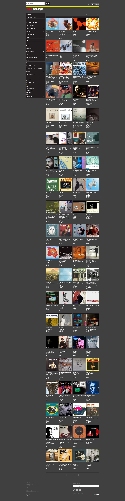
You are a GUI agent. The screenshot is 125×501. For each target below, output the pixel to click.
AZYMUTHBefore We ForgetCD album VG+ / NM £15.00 (63, 173)
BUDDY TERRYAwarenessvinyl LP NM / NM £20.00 (76, 352)
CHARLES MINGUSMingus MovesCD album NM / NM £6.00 (63, 420)
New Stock (28, 79)
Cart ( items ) (95, 3)
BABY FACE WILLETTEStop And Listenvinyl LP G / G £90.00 (77, 173)
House (27, 43)
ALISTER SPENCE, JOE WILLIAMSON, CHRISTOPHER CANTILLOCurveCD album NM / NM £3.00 (79, 80)
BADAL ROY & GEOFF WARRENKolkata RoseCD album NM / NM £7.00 (91, 174)
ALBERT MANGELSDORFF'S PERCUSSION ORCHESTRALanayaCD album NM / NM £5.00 (52, 57)
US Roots (28, 92)
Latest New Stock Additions (32, 20)
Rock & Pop (29, 31)
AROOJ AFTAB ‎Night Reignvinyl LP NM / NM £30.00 (89, 125)
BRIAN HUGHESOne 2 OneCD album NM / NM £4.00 (76, 330)
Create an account (95, 4)
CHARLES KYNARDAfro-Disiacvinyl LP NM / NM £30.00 (90, 398)
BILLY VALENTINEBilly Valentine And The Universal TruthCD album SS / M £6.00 (91, 263)
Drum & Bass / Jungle (31, 57)
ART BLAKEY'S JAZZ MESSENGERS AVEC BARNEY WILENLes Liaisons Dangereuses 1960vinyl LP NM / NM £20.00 (92, 150)
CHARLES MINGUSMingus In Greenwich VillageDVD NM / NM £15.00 (51, 420)
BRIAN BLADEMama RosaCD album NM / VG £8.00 (62, 330)
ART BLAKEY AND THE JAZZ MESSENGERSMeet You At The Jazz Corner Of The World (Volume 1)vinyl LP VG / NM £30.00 (65, 149)
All (26, 77)
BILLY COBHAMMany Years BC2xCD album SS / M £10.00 (62, 263)
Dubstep (28, 60)
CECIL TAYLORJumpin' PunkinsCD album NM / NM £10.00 (89, 375)
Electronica (29, 48)
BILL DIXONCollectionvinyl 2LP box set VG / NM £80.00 (76, 217)
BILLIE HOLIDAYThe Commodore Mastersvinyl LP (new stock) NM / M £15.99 (64, 240)
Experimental (29, 40)
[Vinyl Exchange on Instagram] (80, 490)
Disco (27, 54)
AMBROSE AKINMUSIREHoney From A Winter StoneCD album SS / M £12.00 (51, 102)
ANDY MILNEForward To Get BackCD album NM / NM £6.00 (63, 102)
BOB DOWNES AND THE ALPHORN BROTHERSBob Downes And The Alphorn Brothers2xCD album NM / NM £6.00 (92, 286)
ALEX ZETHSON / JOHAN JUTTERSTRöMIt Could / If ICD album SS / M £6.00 (78, 57)
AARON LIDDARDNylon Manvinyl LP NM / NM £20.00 (49, 34)
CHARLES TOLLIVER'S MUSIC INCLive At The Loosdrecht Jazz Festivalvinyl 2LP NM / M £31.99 (65, 443)
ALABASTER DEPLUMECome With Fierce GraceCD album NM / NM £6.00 (91, 34)
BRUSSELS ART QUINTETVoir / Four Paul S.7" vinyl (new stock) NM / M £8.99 (51, 352)
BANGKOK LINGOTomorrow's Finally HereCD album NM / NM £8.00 (51, 195)
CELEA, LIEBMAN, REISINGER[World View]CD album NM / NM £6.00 (79, 398)
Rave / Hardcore (30, 51)
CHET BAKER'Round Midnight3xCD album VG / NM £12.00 (89, 465)
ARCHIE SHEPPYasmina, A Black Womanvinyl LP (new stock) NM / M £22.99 (64, 125)
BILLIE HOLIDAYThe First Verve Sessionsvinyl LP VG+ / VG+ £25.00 (91, 240)
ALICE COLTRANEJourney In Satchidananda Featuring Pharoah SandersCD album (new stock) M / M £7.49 (92, 57)
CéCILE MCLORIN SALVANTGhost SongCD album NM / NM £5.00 (65, 398)
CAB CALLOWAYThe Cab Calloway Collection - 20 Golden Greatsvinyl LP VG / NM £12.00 (52, 375)
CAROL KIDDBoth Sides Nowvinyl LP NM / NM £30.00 (76, 375)
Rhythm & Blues (30, 90)
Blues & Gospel (30, 83)
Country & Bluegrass (31, 88)
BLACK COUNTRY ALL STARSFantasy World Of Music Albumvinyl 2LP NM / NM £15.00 (65, 285)
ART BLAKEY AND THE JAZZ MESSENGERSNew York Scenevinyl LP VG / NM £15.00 (79, 149)
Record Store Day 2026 (31, 23)
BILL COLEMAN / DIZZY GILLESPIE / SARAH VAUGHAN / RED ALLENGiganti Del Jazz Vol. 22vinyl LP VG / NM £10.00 (64, 218)
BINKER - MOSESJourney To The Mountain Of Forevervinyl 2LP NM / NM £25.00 (52, 285)
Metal (27, 37)
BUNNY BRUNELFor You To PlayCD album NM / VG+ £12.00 (89, 352)
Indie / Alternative (30, 28)
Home (47, 15)
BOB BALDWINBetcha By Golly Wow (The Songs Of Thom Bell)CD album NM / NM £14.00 (78, 285)
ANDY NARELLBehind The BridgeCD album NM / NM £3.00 (76, 102)
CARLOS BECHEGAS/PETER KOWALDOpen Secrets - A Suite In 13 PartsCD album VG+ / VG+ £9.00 (65, 376)
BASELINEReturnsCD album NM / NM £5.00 (61, 195)
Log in (89, 4)
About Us (28, 14)
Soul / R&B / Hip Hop (31, 66)
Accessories (29, 96)
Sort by (87, 14)
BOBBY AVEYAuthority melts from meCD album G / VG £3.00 (64, 308)
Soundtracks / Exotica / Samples (34, 68)
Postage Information (31, 17)
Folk (27, 86)
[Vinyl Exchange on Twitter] (74, 490)
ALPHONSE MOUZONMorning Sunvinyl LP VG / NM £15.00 (91, 79)
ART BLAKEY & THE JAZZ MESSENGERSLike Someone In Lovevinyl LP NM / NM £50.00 (51, 149)
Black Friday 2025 (30, 25)
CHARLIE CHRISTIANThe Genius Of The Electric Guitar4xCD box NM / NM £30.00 (78, 443)
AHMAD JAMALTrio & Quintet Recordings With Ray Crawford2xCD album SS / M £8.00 (65, 35)
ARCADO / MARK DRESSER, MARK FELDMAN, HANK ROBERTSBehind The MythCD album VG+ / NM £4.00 (92, 103)
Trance (27, 63)
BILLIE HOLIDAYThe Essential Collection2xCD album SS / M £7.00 (78, 240)
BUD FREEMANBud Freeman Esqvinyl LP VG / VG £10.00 (63, 352)
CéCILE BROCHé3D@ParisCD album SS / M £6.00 (49, 398)
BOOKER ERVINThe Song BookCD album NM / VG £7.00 (49, 330)
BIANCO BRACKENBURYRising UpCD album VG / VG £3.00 (91, 195)
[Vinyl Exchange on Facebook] (77, 490)
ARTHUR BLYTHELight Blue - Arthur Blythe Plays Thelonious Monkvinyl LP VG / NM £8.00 (52, 174)
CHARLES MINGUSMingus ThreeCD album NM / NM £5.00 (77, 420)
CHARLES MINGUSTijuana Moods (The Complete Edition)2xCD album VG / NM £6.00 (92, 421)
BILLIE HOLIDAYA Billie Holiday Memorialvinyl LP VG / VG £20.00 (91, 217)
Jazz (27, 84)
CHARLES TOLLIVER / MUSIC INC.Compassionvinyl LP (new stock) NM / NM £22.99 (52, 443)
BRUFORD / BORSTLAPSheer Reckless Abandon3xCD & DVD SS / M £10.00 (91, 330)
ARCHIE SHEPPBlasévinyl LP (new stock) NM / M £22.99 (50, 125)
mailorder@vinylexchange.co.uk (32, 491)
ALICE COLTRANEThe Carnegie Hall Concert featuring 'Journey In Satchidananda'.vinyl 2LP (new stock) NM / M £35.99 (51, 80)
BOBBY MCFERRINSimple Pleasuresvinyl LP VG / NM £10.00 (77, 308)
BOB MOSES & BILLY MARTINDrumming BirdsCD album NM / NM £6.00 (52, 308)
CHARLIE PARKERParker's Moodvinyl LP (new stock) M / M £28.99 (90, 442)
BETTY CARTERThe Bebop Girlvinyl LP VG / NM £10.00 (76, 195)
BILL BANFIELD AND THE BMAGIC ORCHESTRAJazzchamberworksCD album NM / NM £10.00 (51, 218)
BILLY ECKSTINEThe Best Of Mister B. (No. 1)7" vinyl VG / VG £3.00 (79, 263)
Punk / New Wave (30, 34)
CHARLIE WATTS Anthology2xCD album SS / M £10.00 (76, 465)
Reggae (28, 71)
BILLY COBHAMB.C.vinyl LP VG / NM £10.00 (49, 263)
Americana (28, 81)
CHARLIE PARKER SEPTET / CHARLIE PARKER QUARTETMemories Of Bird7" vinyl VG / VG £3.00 (65, 466)
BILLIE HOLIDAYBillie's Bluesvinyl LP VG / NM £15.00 (49, 240)
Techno (28, 45)
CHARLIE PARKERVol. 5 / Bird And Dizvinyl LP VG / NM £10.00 (50, 465)
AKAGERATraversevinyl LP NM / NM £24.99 (75, 34)
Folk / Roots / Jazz (30, 74)
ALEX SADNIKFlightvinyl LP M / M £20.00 (62, 56)
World (27, 94)
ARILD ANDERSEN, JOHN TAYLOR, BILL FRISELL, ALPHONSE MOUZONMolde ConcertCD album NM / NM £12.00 (78, 126)
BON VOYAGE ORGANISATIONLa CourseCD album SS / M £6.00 (92, 308)
